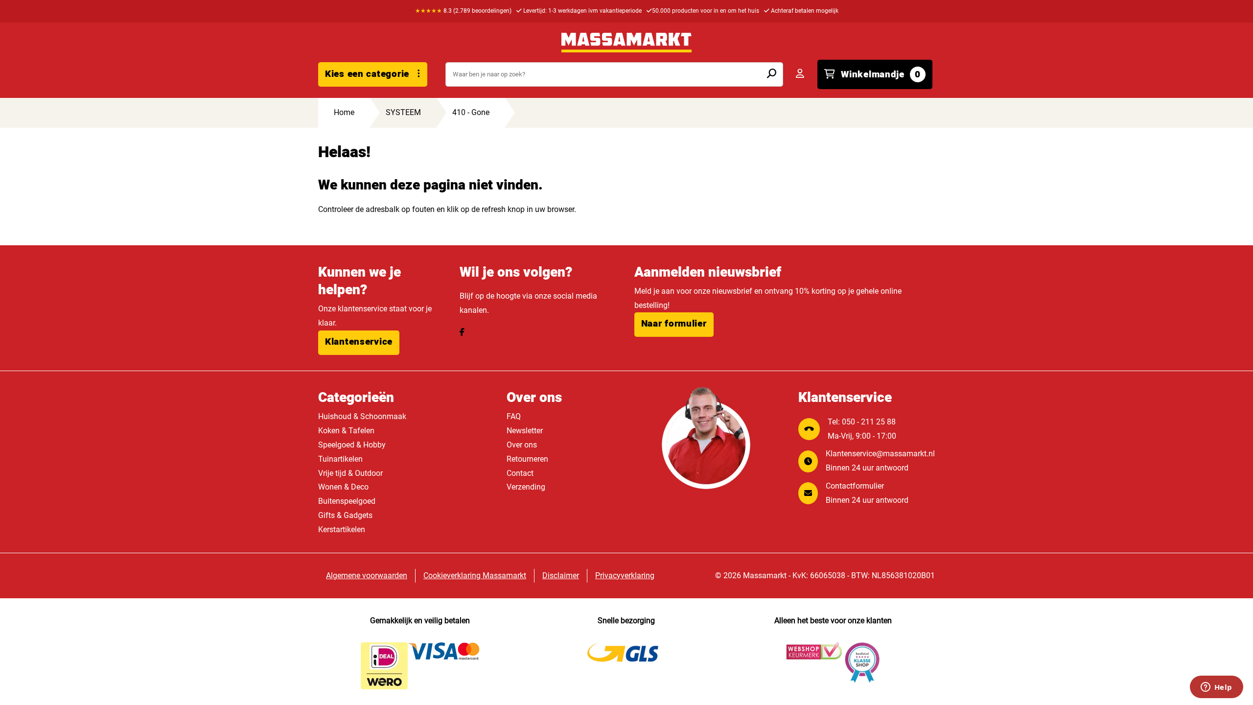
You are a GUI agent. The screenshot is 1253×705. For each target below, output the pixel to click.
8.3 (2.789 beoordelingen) (463, 10)
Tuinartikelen (340, 459)
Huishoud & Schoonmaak (362, 416)
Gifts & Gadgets (345, 515)
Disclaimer (560, 575)
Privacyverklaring (624, 575)
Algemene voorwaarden (366, 575)
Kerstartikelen (341, 529)
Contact (520, 473)
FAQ (514, 416)
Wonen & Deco (343, 487)
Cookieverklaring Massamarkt (474, 575)
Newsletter (525, 430)
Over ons (522, 444)
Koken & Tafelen (346, 430)
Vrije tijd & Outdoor (350, 473)
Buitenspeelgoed (346, 501)
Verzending (526, 487)
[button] (358, 342)
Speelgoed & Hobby (352, 444)
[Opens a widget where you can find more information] (1216, 688)
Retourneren (527, 459)
